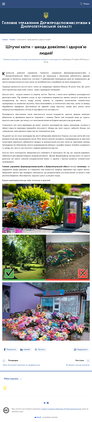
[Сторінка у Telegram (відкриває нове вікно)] (44, 403)
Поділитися (11, 349)
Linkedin (27, 349)
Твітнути (41, 349)
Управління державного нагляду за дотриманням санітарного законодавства (32, 59)
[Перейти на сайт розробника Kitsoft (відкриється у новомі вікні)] (38, 417)
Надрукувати (82, 349)
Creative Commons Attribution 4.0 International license (61, 409)
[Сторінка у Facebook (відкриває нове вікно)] (47, 403)
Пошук (86, 4)
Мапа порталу (11, 379)
